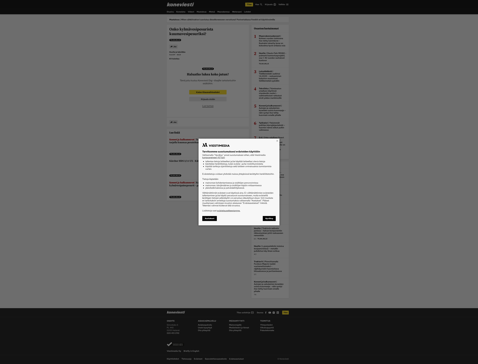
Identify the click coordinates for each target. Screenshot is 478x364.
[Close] (277, 141)
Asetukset (209, 218)
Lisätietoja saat (221, 210)
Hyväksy (269, 218)
